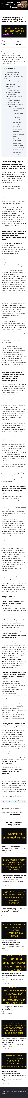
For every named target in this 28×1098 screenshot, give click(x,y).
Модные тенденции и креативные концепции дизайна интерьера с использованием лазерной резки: (14, 94)
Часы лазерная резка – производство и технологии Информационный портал (11, 942)
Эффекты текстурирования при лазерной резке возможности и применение (12, 1007)
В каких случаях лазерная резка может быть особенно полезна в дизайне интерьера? (18, 142)
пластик (23, 507)
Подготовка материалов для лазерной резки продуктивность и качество (13, 975)
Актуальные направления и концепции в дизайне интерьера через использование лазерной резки (15, 84)
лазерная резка (16, 346)
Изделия (6, 34)
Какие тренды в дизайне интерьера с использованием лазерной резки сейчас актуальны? (18, 151)
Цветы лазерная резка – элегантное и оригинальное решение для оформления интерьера (13, 877)
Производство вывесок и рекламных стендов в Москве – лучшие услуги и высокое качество (14, 1040)
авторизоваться (15, 814)
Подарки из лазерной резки (10, 846)
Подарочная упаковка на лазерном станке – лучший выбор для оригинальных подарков (13, 909)
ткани (10, 203)
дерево (18, 507)
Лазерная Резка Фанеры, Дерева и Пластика (14, 5)
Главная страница (6, 12)
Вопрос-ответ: (13, 106)
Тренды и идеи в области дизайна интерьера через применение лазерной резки (15, 102)
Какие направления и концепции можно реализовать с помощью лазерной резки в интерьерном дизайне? (18, 131)
